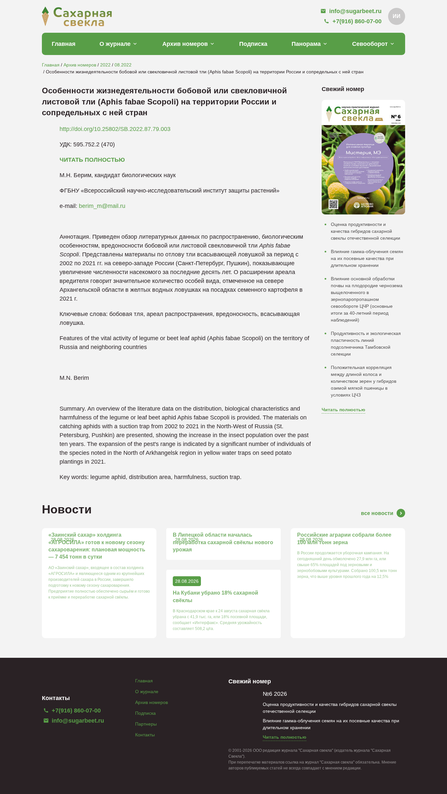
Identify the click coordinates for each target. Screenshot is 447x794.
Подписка (253, 44)
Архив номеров (185, 44)
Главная (64, 44)
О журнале (115, 44)
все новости (377, 513)
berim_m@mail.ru (102, 206)
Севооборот (370, 44)
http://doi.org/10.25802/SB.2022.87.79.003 (115, 129)
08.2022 (123, 64)
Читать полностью (343, 409)
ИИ (397, 16)
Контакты (145, 734)
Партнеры (146, 724)
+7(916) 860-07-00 (75, 710)
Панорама (306, 44)
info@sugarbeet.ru (77, 720)
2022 (105, 64)
